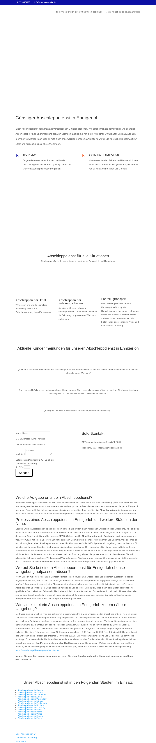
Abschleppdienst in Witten (30, 714)
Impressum (21, 741)
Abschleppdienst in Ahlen (30, 696)
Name (18, 433)
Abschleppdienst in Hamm (30, 690)
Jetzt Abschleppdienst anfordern (123, 12)
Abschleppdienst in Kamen (30, 692)
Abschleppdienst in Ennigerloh (32, 703)
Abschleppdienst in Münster (31, 701)
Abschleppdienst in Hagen (30, 716)
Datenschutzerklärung (26, 737)
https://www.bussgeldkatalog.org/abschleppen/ (38, 650)
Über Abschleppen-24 (26, 734)
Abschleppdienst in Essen (30, 718)
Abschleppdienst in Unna (30, 709)
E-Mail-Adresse (23, 439)
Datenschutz (22, 460)
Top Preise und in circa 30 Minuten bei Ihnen (79, 12)
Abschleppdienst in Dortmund (32, 694)
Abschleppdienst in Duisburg (31, 707)
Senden (24, 472)
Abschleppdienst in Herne (30, 711)
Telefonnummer (23, 444)
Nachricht (20, 454)
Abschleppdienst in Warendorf (32, 699)
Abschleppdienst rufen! (78, 94)
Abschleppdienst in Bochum (31, 705)
